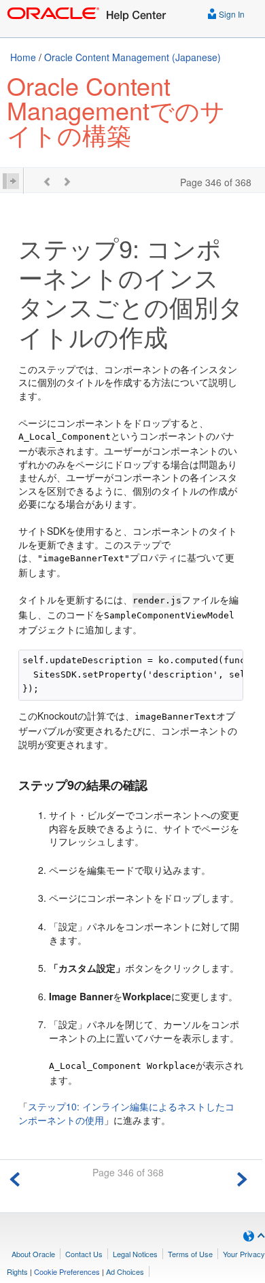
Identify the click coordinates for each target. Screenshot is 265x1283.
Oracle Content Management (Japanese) (132, 57)
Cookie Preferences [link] (67, 1271)
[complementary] (67, 1271)
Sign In (231, 14)
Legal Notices (135, 1253)
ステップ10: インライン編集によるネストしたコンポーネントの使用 (126, 1113)
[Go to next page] (241, 1177)
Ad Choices (125, 1271)
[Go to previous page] (14, 1177)
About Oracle (33, 1253)
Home (23, 57)
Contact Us (84, 1253)
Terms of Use (190, 1253)
